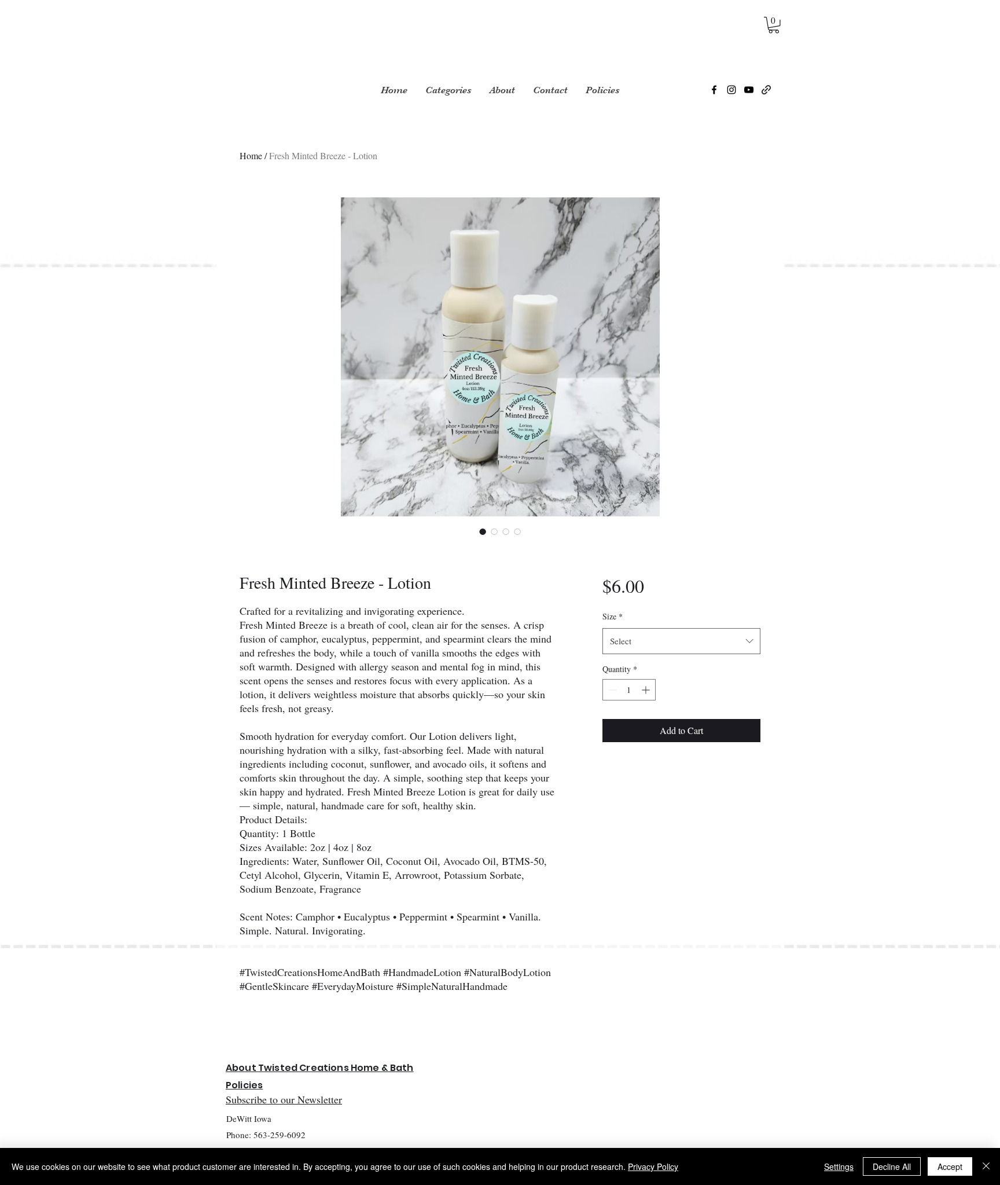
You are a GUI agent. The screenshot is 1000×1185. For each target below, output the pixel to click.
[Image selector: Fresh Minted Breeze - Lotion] (482, 531)
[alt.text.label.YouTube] (749, 90)
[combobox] (681, 641)
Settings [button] (839, 1166)
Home (251, 155)
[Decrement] (611, 690)
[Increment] (646, 690)
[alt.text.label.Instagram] (731, 90)
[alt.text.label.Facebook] (714, 90)
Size (612, 616)
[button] (774, 25)
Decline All (892, 1166)
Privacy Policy (653, 1166)
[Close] (986, 1166)
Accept (950, 1166)
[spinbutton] (629, 690)
